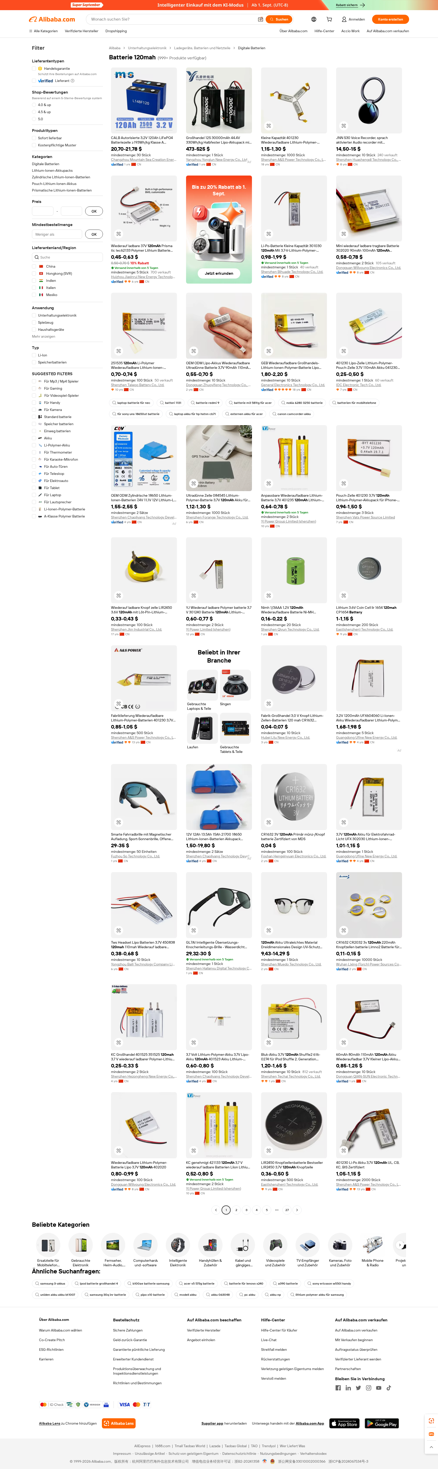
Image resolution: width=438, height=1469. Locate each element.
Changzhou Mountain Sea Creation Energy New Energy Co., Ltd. (144, 160)
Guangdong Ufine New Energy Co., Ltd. (366, 737)
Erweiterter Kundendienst (133, 1359)
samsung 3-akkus (52, 1283)
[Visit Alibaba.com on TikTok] (389, 1388)
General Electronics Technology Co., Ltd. (293, 385)
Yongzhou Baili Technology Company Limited (144, 964)
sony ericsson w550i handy (332, 1283)
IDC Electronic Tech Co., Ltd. (358, 385)
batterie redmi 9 (207, 403)
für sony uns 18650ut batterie (138, 414)
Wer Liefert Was (292, 1446)
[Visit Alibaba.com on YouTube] (379, 1388)
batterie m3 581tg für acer (253, 403)
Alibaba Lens (49, 1423)
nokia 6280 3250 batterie (304, 403)
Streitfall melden (274, 1349)
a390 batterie (288, 1283)
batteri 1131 (173, 403)
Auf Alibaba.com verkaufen (356, 1330)
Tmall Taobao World (190, 1446)
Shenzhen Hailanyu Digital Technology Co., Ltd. (219, 968)
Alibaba (114, 48)
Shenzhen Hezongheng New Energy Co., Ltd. (144, 1076)
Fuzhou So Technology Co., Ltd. (135, 856)
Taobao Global (236, 1446)
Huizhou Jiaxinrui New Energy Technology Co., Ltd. (144, 277)
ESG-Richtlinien (51, 1349)
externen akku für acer (246, 414)
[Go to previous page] (216, 1210)
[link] (431, 1420)
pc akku (249, 1295)
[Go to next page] (297, 1210)
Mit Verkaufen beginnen (354, 1340)
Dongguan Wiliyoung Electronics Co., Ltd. (368, 268)
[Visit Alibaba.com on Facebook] (338, 1388)
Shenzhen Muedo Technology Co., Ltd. (291, 964)
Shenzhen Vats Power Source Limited (365, 517)
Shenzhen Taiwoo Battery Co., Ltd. (137, 385)
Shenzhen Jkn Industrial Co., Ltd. (136, 629)
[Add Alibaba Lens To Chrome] (119, 1423)
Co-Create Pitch (52, 1340)
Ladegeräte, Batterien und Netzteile (202, 48)
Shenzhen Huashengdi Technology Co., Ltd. (369, 160)
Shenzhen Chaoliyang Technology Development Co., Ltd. (144, 517)
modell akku (187, 1295)
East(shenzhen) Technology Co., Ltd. (364, 629)
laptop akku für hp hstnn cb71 (195, 414)
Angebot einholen (201, 1340)
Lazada (214, 1446)
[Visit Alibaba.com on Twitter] (358, 1388)
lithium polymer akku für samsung (320, 1295)
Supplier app (212, 1423)
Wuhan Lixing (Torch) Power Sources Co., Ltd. (369, 964)
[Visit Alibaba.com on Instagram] (369, 1388)
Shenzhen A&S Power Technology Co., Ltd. (294, 160)
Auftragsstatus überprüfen (356, 1349)
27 (287, 1210)
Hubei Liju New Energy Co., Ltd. (285, 737)
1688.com (162, 1446)
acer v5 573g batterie (199, 1283)
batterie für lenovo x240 (246, 1283)
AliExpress (142, 1446)
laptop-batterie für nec (133, 403)
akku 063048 (220, 1295)
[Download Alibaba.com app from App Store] (344, 1423)
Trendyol (269, 1446)
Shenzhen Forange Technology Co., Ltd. (217, 517)
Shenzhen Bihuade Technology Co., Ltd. (292, 272)
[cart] (330, 20)
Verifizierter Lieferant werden (358, 1359)
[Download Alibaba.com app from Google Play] (382, 1423)
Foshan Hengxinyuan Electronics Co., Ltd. (293, 856)
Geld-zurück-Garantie (130, 1340)
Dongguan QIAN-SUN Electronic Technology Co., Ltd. (369, 1076)
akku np (275, 1295)
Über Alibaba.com (54, 1320)
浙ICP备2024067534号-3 (348, 1461)
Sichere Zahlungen (128, 1330)
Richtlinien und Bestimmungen (137, 1383)
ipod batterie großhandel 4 (99, 1283)
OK (94, 211)
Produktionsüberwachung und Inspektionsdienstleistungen (137, 1371)
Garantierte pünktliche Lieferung (139, 1349)
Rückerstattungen (275, 1359)
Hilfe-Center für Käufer (279, 1330)
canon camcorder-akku (294, 414)
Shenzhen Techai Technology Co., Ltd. (291, 1076)
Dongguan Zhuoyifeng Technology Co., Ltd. (219, 385)
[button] (261, 19)
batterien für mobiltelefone (356, 403)
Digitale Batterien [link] (251, 48)
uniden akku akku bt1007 (57, 1295)
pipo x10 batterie (153, 1295)
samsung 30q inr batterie (108, 1295)
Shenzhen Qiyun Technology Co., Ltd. (290, 629)
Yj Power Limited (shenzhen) (208, 629)
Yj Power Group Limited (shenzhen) (288, 521)
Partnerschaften (348, 1369)
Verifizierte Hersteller (204, 1330)
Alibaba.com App (310, 1423)
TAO (254, 1446)
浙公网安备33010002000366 (301, 1461)
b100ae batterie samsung (151, 1283)
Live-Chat (269, 1340)
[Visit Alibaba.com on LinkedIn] (348, 1388)
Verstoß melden (273, 1378)
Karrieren (46, 1359)
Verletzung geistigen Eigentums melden (292, 1369)
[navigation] (67, 630)
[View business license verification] (264, 1461)
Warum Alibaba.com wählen (60, 1330)
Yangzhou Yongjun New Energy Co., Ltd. (217, 160)
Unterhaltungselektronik (147, 48)
